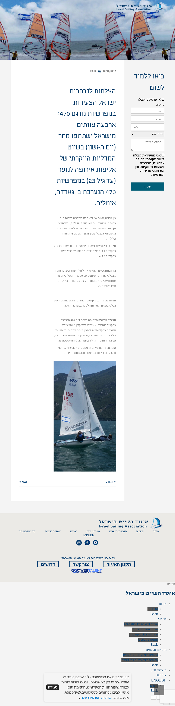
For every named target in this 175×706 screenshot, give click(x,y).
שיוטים (139, 531)
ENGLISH (88, 535)
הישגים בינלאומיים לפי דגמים (139, 660)
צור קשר (81, 564)
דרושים (48, 564)
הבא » (23, 482)
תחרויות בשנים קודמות (143, 635)
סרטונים (152, 609)
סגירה (52, 687)
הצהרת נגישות (53, 531)
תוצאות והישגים (118, 531)
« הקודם (111, 482)
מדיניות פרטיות (27, 531)
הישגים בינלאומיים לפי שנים (140, 655)
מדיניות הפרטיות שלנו (96, 697)
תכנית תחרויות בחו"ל (145, 630)
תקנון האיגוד (119, 564)
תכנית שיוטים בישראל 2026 (141, 624)
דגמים (73, 531)
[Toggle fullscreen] (160, 698)
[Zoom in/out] (153, 698)
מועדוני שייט (93, 531)
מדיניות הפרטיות (152, 172)
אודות (156, 531)
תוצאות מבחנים (148, 640)
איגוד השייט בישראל (150, 594)
